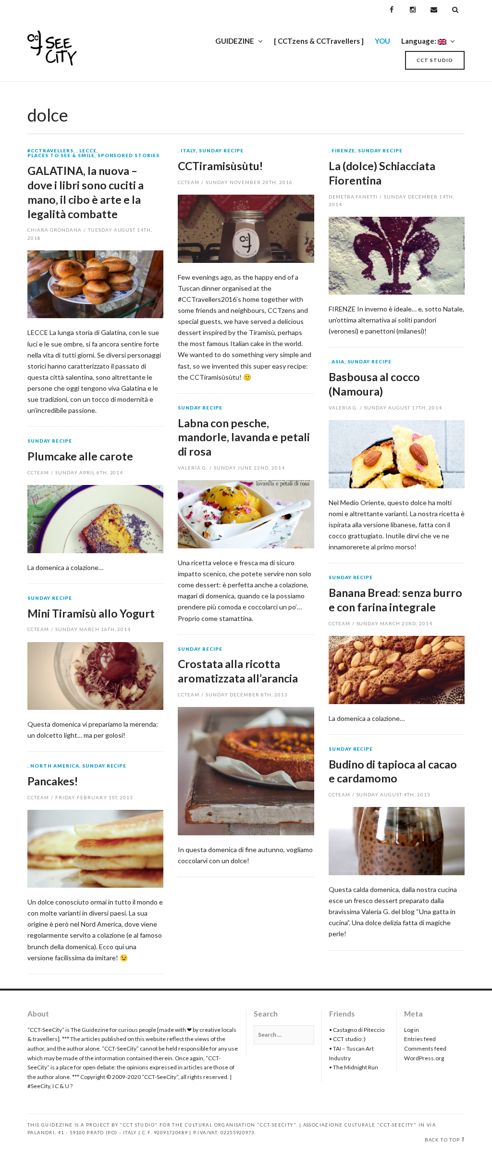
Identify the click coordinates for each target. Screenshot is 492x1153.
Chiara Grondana (54, 230)
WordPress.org (424, 1058)
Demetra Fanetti (353, 196)
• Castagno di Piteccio (356, 1029)
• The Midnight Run (353, 1067)
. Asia (336, 362)
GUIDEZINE (234, 41)
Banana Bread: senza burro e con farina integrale (395, 600)
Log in (411, 1029)
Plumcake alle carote (80, 456)
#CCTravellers (50, 151)
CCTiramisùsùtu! (220, 166)
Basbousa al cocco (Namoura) (374, 384)
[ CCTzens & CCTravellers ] (319, 41)
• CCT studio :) (347, 1038)
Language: (419, 41)
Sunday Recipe (221, 151)
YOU (382, 41)
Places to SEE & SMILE (61, 155)
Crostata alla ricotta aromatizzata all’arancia (238, 671)
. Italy (187, 151)
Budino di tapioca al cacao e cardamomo (393, 771)
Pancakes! (52, 781)
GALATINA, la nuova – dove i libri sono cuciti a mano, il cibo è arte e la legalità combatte (85, 192)
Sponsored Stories (129, 155)
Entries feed (420, 1038)
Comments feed (425, 1048)
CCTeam (188, 182)
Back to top (442, 1139)
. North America (53, 766)
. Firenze (342, 151)
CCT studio (435, 60)
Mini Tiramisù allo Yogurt (91, 613)
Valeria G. (343, 407)
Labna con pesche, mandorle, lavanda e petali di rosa (244, 437)
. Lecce (86, 151)
